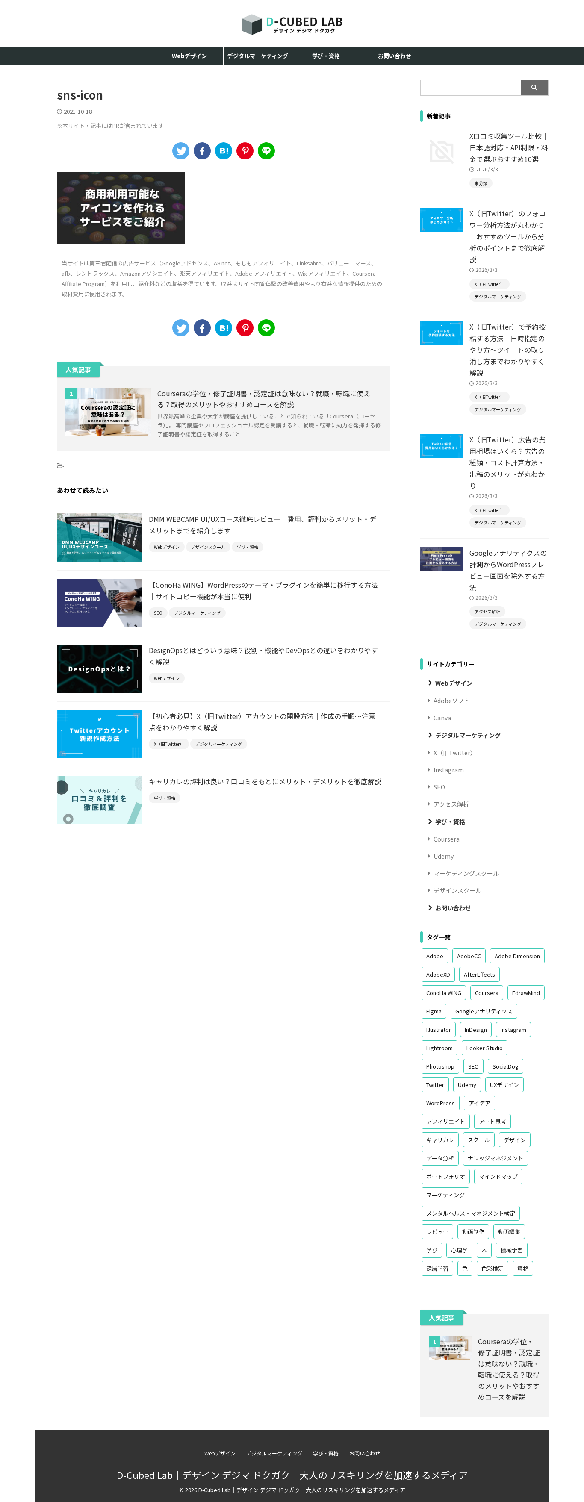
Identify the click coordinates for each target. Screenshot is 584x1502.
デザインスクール (457, 890)
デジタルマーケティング (257, 56)
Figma (434, 1011)
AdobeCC (469, 956)
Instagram (449, 770)
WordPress (440, 1103)
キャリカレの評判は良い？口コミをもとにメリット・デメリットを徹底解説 (265, 781)
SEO (439, 787)
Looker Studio (484, 1048)
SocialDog (506, 1066)
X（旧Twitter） (455, 752)
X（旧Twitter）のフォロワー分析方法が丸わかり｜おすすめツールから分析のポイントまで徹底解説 (507, 236)
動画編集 (509, 1232)
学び (431, 1250)
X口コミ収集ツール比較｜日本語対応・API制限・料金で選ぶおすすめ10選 (509, 147)
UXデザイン (504, 1085)
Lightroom (439, 1048)
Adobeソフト (452, 700)
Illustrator (438, 1029)
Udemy (444, 856)
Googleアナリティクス (484, 1011)
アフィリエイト (445, 1121)
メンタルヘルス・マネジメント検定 (470, 1213)
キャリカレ (440, 1140)
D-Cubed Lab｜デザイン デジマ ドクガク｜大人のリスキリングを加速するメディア (292, 1474)
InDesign (476, 1029)
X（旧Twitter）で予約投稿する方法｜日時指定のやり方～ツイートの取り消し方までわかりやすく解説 (507, 349)
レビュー (437, 1232)
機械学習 (512, 1250)
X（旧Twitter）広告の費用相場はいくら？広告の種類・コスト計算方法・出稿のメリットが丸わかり (507, 462)
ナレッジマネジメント (495, 1158)
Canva (442, 717)
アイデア (479, 1103)
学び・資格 (326, 56)
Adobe (434, 956)
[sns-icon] (223, 150)
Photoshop (440, 1066)
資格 (522, 1268)
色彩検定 (492, 1268)
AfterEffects (479, 974)
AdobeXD (438, 974)
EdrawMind (526, 993)
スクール (479, 1140)
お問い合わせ (394, 56)
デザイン (515, 1140)
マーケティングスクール (466, 873)
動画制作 (473, 1232)
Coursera (447, 839)
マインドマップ (498, 1176)
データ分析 (440, 1158)
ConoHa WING (443, 993)
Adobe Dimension (517, 956)
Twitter (435, 1085)
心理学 (459, 1250)
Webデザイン (189, 56)
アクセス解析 (451, 804)
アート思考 (492, 1121)
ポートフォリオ (445, 1176)
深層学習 (437, 1268)
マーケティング (445, 1195)
